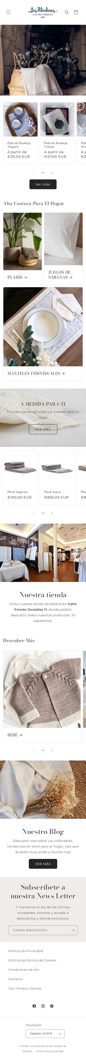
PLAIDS (15, 277)
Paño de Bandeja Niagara (19, 144)
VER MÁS (43, 429)
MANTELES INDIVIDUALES (34, 373)
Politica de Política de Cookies (32, 960)
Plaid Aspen (52, 492)
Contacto (15, 979)
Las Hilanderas (39, 1046)
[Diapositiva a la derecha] (52, 172)
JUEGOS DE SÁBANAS (59, 275)
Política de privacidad (49, 1051)
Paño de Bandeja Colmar (55, 144)
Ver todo (43, 184)
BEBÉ (13, 735)
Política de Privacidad (25, 951)
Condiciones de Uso (23, 970)
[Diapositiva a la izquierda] (33, 172)
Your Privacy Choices (25, 988)
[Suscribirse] (72, 930)
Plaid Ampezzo (18, 492)
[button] (8, 12)
